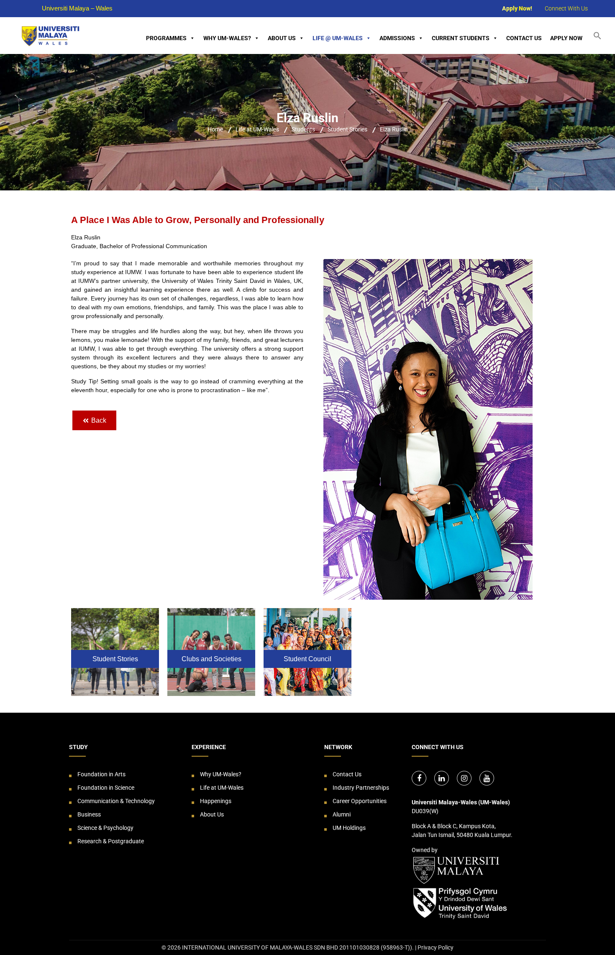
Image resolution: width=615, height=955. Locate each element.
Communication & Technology (116, 801)
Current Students (460, 38)
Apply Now (566, 38)
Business (89, 814)
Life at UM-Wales (221, 787)
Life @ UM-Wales (338, 38)
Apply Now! (517, 8)
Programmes (166, 38)
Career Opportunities (360, 801)
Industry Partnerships (361, 787)
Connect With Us (566, 8)
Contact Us (524, 38)
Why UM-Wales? (227, 38)
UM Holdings (349, 827)
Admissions (397, 38)
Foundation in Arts (101, 774)
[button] (600, 35)
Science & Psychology (105, 827)
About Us (282, 38)
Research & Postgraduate (110, 841)
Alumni (342, 814)
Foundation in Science (105, 787)
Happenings (215, 801)
